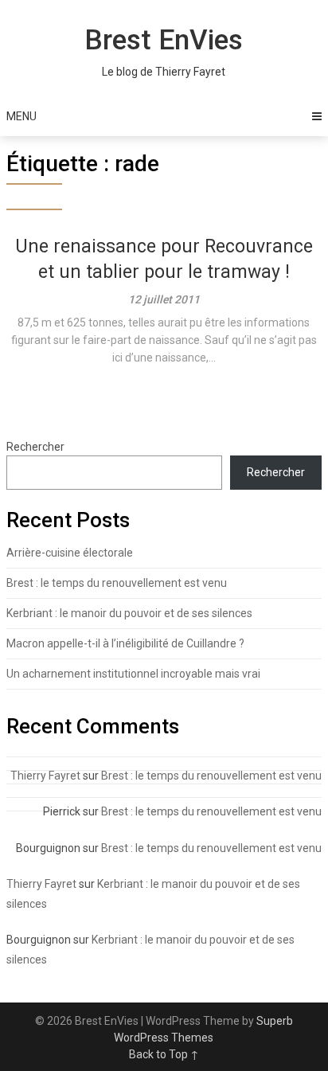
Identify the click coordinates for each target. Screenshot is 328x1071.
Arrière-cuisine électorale (69, 552)
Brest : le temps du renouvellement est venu (116, 583)
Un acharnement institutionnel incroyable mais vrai (133, 673)
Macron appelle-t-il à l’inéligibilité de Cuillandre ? (125, 643)
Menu (21, 116)
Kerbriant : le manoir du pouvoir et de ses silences (129, 613)
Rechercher (35, 446)
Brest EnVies (163, 40)
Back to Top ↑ (164, 1054)
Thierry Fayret (45, 775)
